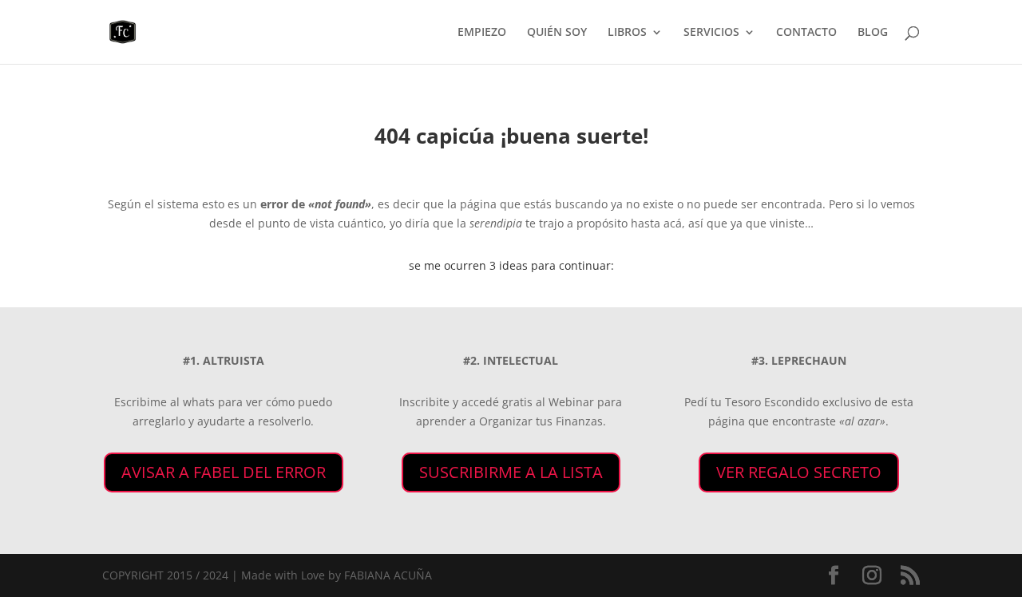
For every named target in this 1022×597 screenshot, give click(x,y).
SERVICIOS (711, 32)
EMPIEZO (482, 32)
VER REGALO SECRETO (798, 472)
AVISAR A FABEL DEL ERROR (223, 472)
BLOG (873, 32)
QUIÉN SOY (557, 32)
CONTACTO (806, 32)
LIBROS (627, 32)
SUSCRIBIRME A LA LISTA (511, 472)
